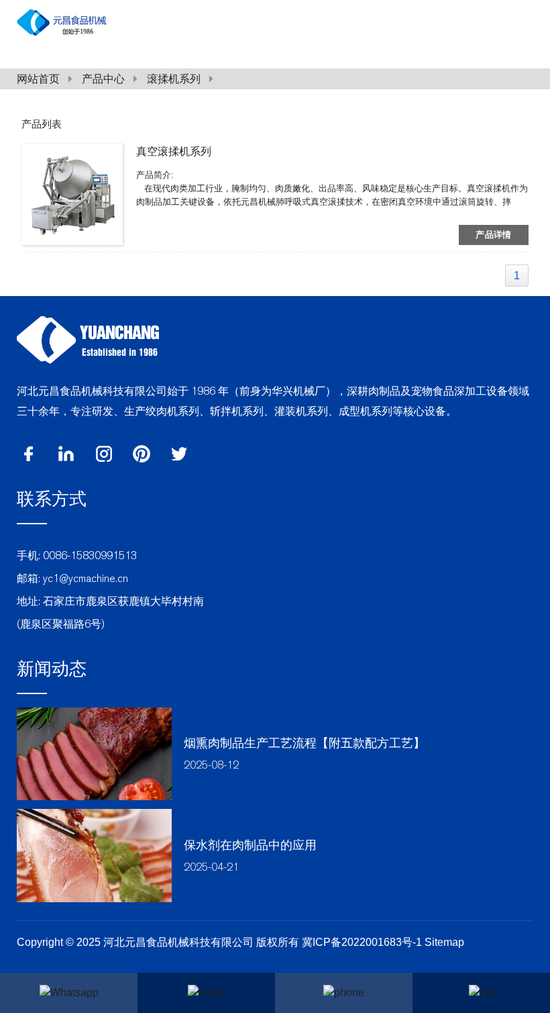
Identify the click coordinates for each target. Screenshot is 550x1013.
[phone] (343, 993)
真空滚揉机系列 (173, 151)
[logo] (88, 338)
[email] (206, 993)
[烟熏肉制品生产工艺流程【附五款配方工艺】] (94, 754)
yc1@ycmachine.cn (85, 578)
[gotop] (481, 993)
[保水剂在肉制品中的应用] (94, 855)
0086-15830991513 (90, 555)
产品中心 (103, 79)
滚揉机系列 (174, 79)
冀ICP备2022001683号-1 (363, 942)
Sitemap (444, 942)
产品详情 (494, 235)
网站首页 (38, 79)
